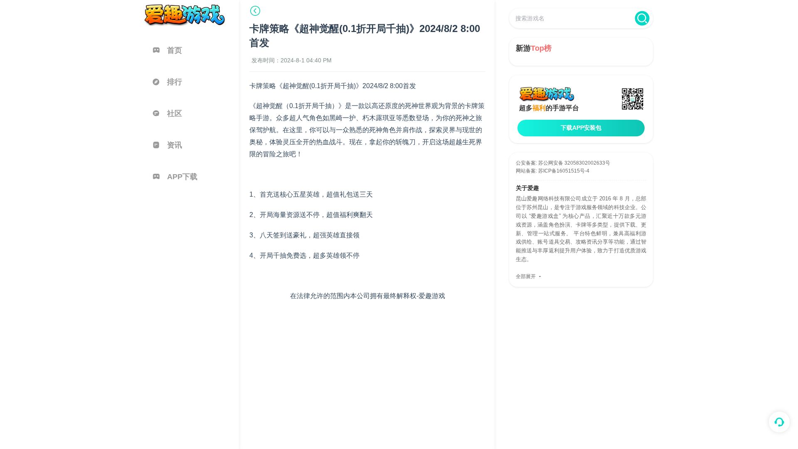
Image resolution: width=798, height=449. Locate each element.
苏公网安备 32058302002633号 (574, 163)
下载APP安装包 (581, 127)
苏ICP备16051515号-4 (563, 171)
